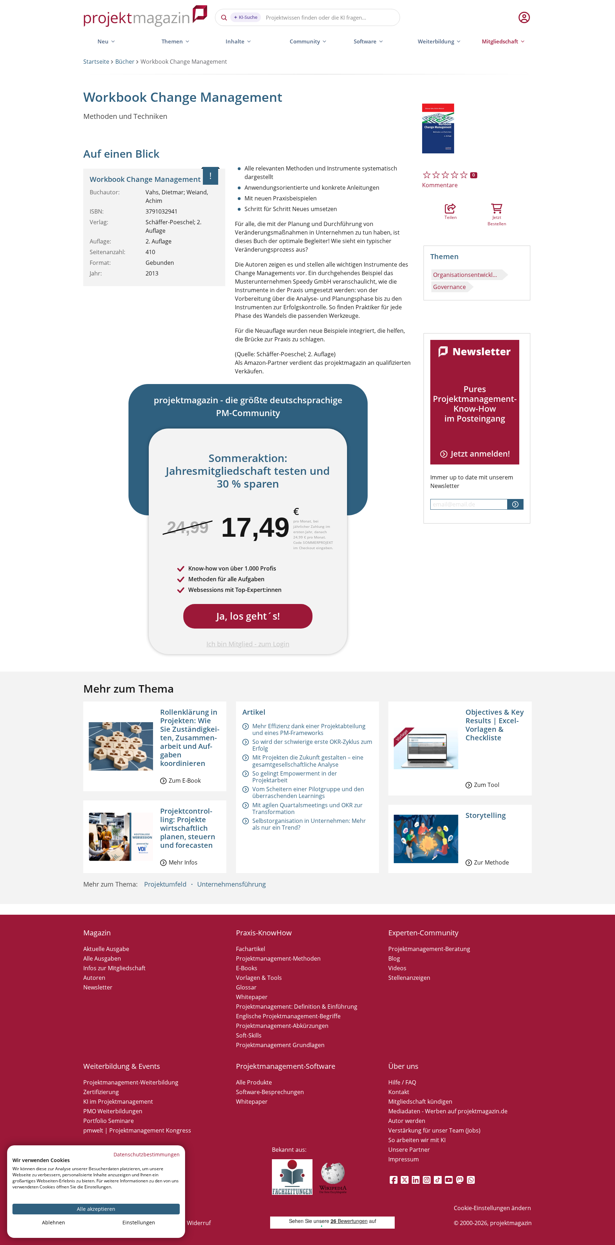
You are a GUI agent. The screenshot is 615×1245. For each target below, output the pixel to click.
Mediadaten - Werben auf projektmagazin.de (448, 1111)
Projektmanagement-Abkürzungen (282, 1026)
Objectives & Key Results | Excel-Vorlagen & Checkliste (495, 724)
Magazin (97, 932)
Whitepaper (252, 997)
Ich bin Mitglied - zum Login (247, 644)
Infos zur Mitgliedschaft (114, 968)
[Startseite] (145, 17)
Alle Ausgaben (102, 958)
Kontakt (398, 1092)
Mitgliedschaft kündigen (420, 1101)
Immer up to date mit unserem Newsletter (471, 481)
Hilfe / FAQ (402, 1082)
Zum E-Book (185, 780)
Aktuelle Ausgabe (106, 949)
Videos (397, 968)
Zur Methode (491, 862)
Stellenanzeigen (409, 978)
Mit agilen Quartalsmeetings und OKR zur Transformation (307, 808)
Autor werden (406, 1121)
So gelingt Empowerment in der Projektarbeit (294, 776)
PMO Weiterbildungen (112, 1111)
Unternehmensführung (231, 884)
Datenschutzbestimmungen (147, 1154)
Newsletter (97, 987)
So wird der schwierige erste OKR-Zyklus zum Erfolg (312, 745)
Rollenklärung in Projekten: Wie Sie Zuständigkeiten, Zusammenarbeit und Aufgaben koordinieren (189, 737)
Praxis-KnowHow (264, 932)
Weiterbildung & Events (121, 1066)
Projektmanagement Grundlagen (280, 1045)
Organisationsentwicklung (467, 275)
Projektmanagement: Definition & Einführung (296, 1006)
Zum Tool (486, 785)
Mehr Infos (183, 862)
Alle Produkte (254, 1082)
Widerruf (199, 1223)
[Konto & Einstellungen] (524, 17)
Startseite (96, 61)
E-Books (246, 968)
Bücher (125, 61)
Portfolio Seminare (108, 1121)
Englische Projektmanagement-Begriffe (288, 1016)
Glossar (246, 987)
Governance (449, 287)
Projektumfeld (165, 884)
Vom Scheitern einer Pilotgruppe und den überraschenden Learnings (308, 792)
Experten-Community (423, 932)
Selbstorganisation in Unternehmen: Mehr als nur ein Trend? (309, 824)
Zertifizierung (101, 1092)
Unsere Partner (409, 1150)
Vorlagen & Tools (259, 978)
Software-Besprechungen (270, 1092)
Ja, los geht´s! (248, 615)
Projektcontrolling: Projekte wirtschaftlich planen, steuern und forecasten (187, 828)
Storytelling (486, 815)
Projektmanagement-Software (285, 1066)
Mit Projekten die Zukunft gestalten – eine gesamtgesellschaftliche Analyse (307, 760)
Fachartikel (250, 949)
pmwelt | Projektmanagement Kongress (137, 1130)
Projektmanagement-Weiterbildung (130, 1082)
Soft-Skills (249, 1035)
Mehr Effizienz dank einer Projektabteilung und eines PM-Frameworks (309, 729)
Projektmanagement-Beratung (429, 949)
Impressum (403, 1159)
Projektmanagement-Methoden (278, 958)
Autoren (94, 978)
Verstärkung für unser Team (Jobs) (434, 1130)
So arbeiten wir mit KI (417, 1140)
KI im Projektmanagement (118, 1101)
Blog (394, 958)
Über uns (403, 1066)
